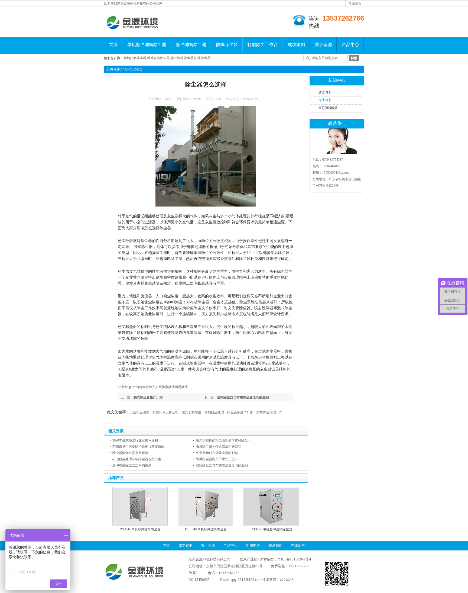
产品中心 (350, 44)
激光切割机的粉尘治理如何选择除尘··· (223, 440)
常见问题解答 (328, 108)
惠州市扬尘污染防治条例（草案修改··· (140, 447)
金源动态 (324, 92)
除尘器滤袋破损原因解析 (130, 453)
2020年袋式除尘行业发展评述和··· (136, 440)
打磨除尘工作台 (263, 44)
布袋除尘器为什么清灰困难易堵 (218, 447)
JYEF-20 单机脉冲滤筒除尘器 (271, 529)
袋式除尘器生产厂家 (148, 397)
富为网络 (287, 580)
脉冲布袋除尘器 (158, 58)
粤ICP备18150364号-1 (294, 559)
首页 (113, 44)
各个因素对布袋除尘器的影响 (217, 453)
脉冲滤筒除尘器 (191, 44)
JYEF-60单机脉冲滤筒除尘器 (140, 529)
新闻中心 (121, 69)
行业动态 (135, 69)
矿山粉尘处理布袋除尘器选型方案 (136, 459)
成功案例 (296, 44)
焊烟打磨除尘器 (134, 58)
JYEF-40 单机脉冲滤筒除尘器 (206, 529)
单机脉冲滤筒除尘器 (146, 44)
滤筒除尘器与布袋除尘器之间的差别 (243, 397)
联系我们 (275, 545)
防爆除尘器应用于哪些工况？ (217, 459)
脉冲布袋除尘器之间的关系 (131, 465)
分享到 (123, 387)
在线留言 (354, 3)
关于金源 (323, 44)
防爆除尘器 (227, 44)
